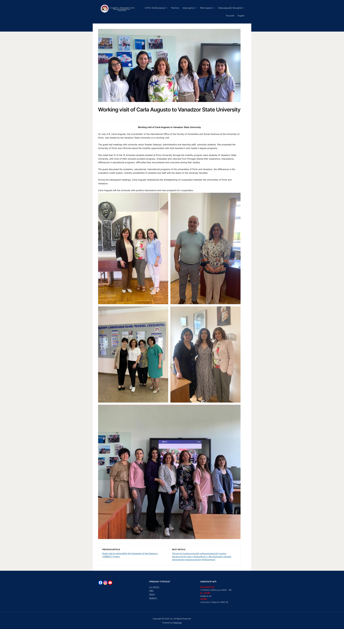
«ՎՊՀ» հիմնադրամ (154, 8)
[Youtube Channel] (110, 583)
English (241, 15)
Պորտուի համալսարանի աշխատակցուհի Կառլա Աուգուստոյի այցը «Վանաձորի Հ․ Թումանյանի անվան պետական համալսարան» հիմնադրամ (201, 556)
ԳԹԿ (151, 591)
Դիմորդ (175, 8)
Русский (230, 15)
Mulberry (153, 598)
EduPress (177, 622)
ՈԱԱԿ (152, 594)
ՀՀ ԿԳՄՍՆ (154, 587)
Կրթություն (188, 8)
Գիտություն (206, 8)
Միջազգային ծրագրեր (230, 8)
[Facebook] (100, 583)
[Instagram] (105, 583)
